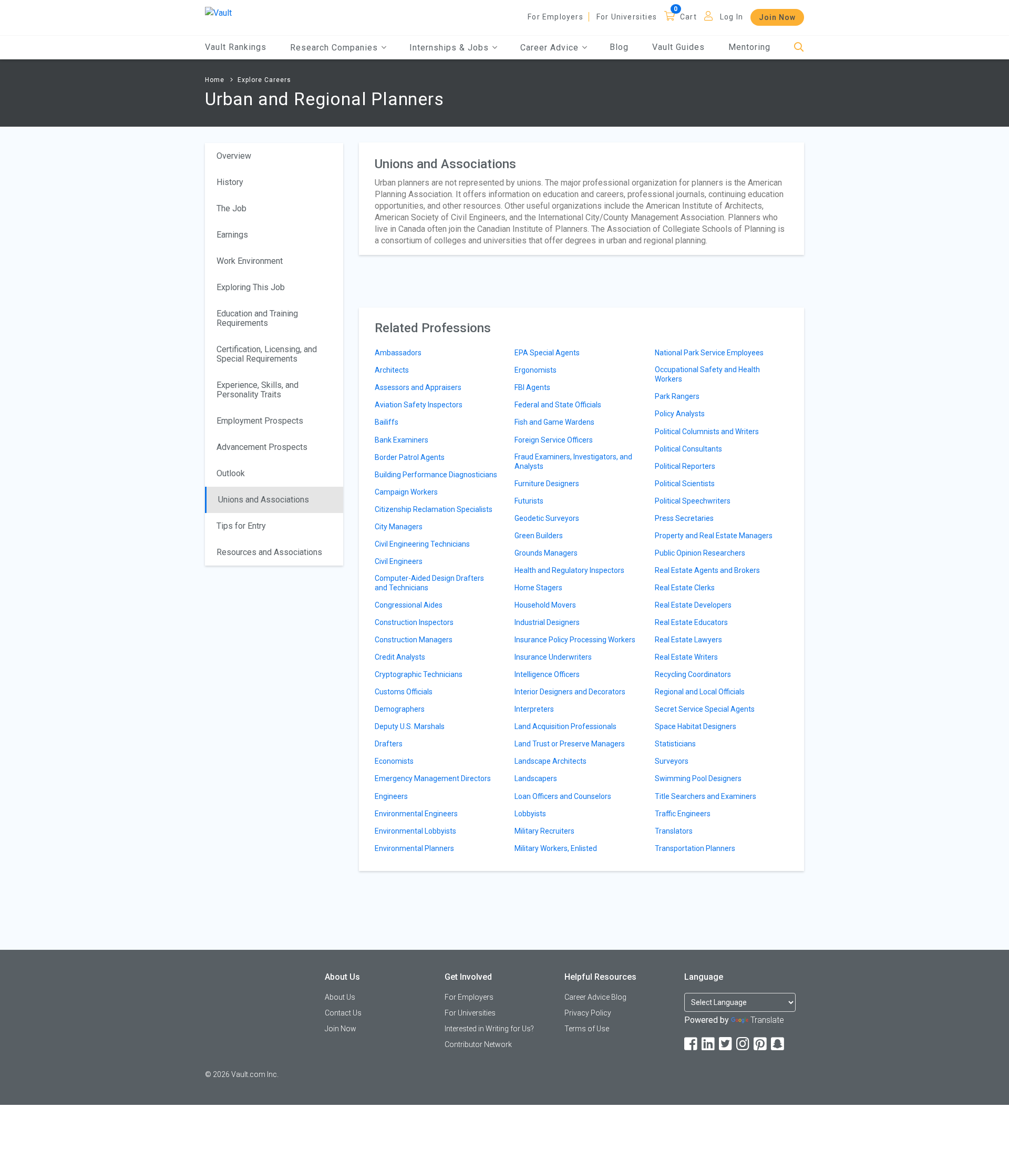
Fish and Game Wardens (554, 422)
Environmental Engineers (416, 813)
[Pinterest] (761, 1044)
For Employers (555, 17)
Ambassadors (398, 352)
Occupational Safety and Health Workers (707, 374)
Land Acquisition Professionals (565, 726)
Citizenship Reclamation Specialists (433, 509)
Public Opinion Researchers (700, 553)
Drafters (389, 744)
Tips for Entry (241, 526)
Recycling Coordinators (693, 674)
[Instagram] (743, 1044)
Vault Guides (678, 47)
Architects (392, 370)
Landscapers (535, 778)
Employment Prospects (260, 421)
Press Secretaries (684, 518)
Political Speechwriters (692, 501)
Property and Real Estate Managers (714, 535)
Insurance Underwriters (553, 657)
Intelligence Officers (547, 674)
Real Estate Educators (691, 622)
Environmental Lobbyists (415, 831)
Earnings (232, 235)
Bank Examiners (401, 440)
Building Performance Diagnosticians (436, 474)
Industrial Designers (547, 622)
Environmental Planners (414, 848)
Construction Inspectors (414, 622)
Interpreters (534, 709)
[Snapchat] (778, 1044)
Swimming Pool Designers (698, 778)
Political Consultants (688, 449)
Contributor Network (478, 1044)
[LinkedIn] (709, 1044)
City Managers (399, 526)
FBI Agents (532, 387)
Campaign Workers (406, 492)
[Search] (799, 48)
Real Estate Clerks (685, 587)
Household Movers (545, 605)
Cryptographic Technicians (418, 674)
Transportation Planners (695, 848)
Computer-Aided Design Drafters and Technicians (429, 583)
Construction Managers (413, 639)
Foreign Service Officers (553, 440)
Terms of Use (586, 1028)
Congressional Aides (408, 605)
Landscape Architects (550, 761)
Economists (394, 761)
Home (214, 80)
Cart (688, 17)
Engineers (391, 796)
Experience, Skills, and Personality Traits (257, 389)
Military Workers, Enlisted (555, 848)
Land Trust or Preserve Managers (569, 744)
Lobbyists (530, 813)
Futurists (528, 501)
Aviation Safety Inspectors (418, 405)
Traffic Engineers (683, 813)
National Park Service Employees (709, 352)
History (230, 182)
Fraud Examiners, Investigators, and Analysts (573, 461)
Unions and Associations (263, 500)
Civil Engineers (399, 561)
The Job (231, 208)
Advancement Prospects (262, 447)
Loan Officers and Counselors (562, 796)
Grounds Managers (546, 553)
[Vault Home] (218, 12)
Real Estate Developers (693, 605)
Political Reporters (685, 466)
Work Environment (250, 261)
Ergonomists (535, 370)
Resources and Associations (269, 552)
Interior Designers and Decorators (569, 692)
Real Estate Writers (686, 657)
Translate (767, 1020)
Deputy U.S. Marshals (410, 726)
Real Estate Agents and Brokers (707, 570)
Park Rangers (677, 396)
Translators (674, 831)
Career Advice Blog (595, 997)
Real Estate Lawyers (688, 639)
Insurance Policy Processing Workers (574, 639)
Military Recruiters (544, 831)
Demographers (400, 709)
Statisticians (675, 744)
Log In (731, 17)
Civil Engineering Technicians (422, 544)
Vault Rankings (235, 47)
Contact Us (343, 1013)
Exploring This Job (251, 287)
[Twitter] (726, 1044)
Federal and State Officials (557, 405)
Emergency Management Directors (433, 778)
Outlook (231, 473)
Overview (234, 156)
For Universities (626, 17)
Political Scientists (685, 483)
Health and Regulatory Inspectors (569, 570)
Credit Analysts (400, 657)
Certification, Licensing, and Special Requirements (267, 354)
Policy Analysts (680, 413)
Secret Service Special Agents (705, 709)
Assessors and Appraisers (418, 387)
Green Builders (538, 535)
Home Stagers (538, 587)
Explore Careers (264, 80)
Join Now (777, 17)
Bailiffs (386, 422)
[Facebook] (691, 1044)
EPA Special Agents (547, 352)
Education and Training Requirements (257, 318)
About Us (340, 997)
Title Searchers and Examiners (705, 796)
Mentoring (749, 47)
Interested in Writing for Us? (489, 1028)
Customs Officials (404, 692)
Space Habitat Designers (695, 726)
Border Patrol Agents (410, 457)
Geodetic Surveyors (546, 518)
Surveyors (671, 761)
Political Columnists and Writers (707, 431)
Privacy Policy (587, 1013)
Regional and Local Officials (700, 692)
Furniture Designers (546, 483)
